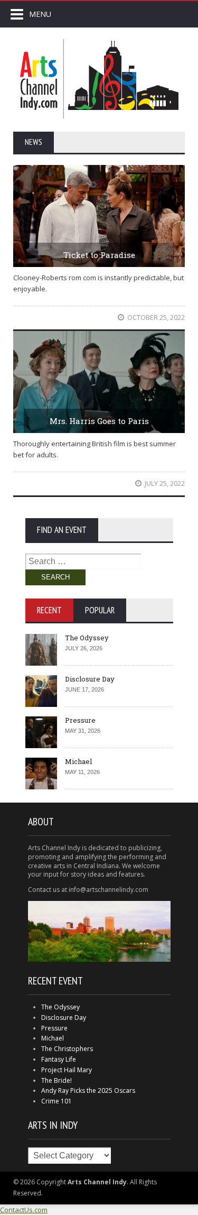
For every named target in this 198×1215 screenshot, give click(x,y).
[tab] (49, 610)
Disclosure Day (90, 679)
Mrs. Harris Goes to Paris (99, 421)
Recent (49, 610)
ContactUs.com (24, 1209)
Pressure (80, 720)
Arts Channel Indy (99, 78)
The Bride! (56, 1080)
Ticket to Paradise (99, 255)
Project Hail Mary (66, 1069)
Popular (100, 610)
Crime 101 (56, 1101)
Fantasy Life (58, 1059)
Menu (40, 14)
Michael (78, 761)
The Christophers (67, 1048)
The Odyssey (87, 637)
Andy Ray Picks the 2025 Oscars (88, 1090)
